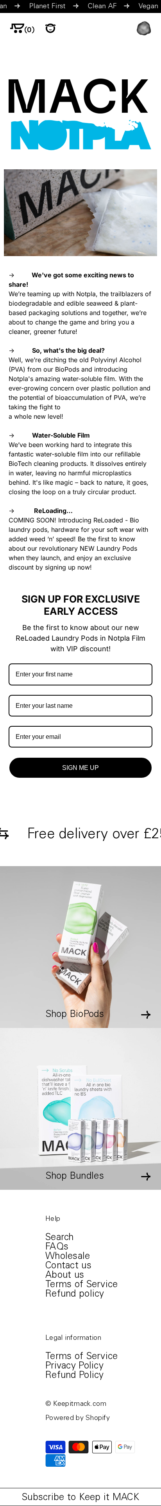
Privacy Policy (74, 1366)
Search (59, 1238)
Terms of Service (81, 1285)
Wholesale (67, 1257)
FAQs (56, 1247)
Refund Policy (74, 1376)
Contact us (68, 1266)
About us (64, 1276)
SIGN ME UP (80, 767)
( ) (29, 30)
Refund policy (74, 1294)
